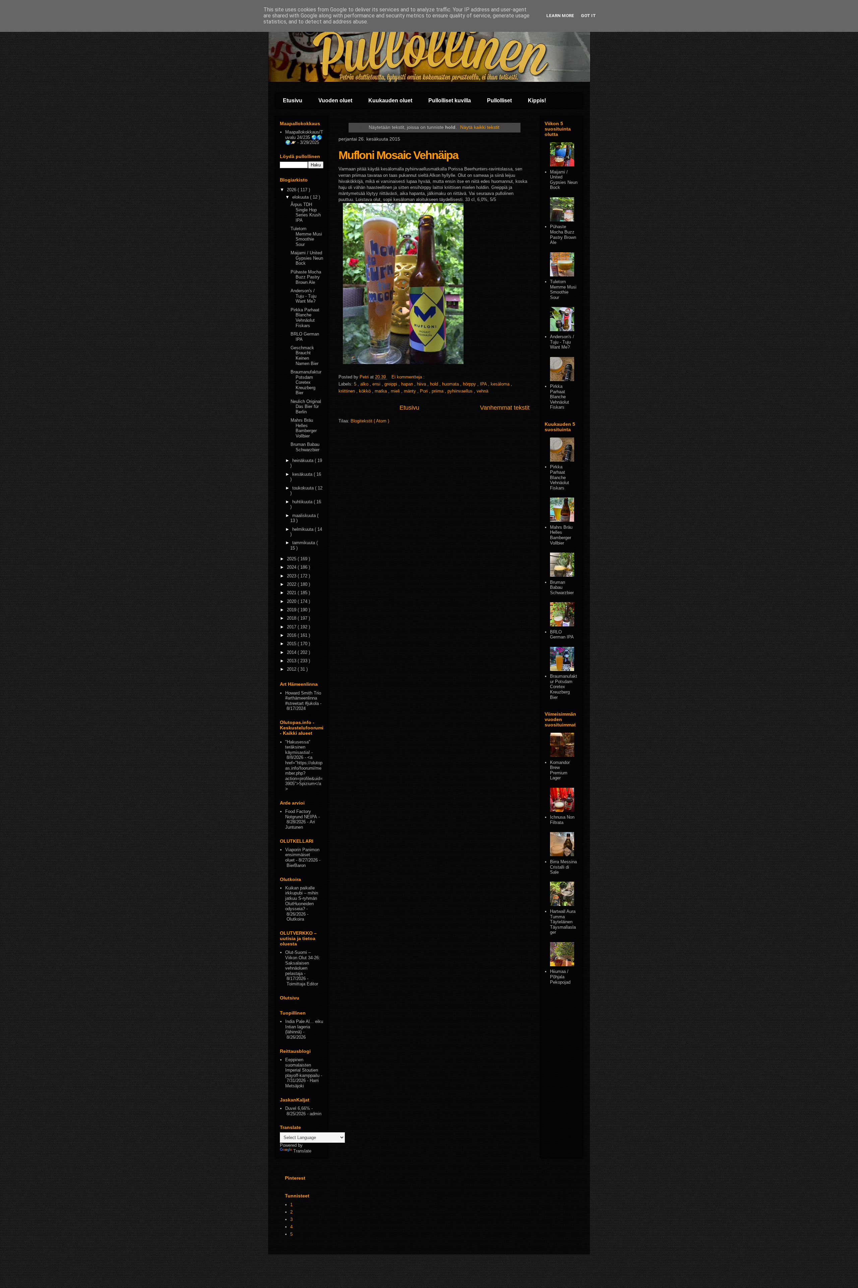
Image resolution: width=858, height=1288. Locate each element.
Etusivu (292, 100)
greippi (391, 384)
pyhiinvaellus (460, 391)
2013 (292, 660)
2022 (292, 584)
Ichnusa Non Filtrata (562, 820)
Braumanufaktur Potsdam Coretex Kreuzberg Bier (306, 382)
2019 (292, 609)
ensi (377, 384)
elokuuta (301, 197)
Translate (302, 1150)
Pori (424, 391)
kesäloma (501, 384)
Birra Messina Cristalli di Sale (563, 867)
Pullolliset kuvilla (449, 100)
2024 (292, 567)
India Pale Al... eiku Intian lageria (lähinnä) (304, 1026)
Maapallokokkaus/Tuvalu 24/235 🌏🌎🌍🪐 (304, 137)
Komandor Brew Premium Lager (560, 770)
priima (438, 391)
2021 (292, 592)
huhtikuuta (303, 501)
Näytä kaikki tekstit (479, 127)
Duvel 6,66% (297, 1108)
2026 (292, 189)
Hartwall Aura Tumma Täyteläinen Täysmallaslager (563, 922)
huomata (451, 384)
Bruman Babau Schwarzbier (305, 447)
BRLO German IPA (562, 634)
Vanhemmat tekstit (505, 407)
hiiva (422, 384)
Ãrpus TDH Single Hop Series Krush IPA (306, 212)
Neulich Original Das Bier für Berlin (306, 406)
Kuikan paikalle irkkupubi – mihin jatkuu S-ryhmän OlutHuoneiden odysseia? (301, 898)
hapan (407, 384)
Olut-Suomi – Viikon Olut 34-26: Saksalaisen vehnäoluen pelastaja (302, 963)
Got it (588, 15)
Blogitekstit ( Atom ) (370, 420)
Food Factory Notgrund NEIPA (301, 814)
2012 (292, 669)
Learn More (560, 15)
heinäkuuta (303, 460)
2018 (292, 618)
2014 (292, 652)
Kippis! (537, 100)
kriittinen (347, 391)
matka (381, 391)
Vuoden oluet (335, 100)
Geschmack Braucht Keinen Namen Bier (304, 355)
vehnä (482, 391)
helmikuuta (303, 529)
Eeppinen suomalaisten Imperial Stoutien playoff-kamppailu (302, 1067)
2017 (292, 626)
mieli (396, 391)
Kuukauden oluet (390, 100)
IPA (484, 384)
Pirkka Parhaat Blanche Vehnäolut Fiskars (305, 317)
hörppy (470, 384)
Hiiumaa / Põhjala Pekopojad (560, 976)
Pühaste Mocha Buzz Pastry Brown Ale (306, 277)
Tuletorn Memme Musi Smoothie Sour (306, 236)
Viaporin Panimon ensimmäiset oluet (302, 855)
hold (434, 384)
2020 (292, 601)
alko (365, 384)
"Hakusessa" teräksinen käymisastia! (297, 747)
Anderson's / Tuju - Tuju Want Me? (303, 296)
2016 (292, 635)
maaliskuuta (304, 515)
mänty (410, 391)
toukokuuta (303, 488)
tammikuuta (304, 542)
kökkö (365, 391)
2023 (292, 575)
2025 (292, 558)
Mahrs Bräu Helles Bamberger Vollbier (304, 428)
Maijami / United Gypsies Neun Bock (307, 258)
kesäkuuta (303, 474)
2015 (292, 643)
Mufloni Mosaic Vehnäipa (398, 155)
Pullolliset (499, 100)
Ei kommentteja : (408, 376)
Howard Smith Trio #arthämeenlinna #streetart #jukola (303, 698)
